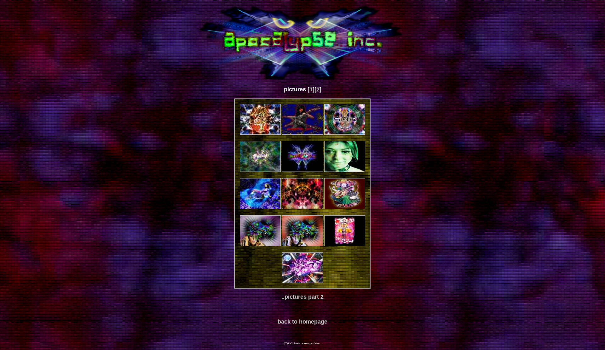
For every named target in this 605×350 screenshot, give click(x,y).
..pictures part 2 (302, 297)
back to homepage (302, 322)
